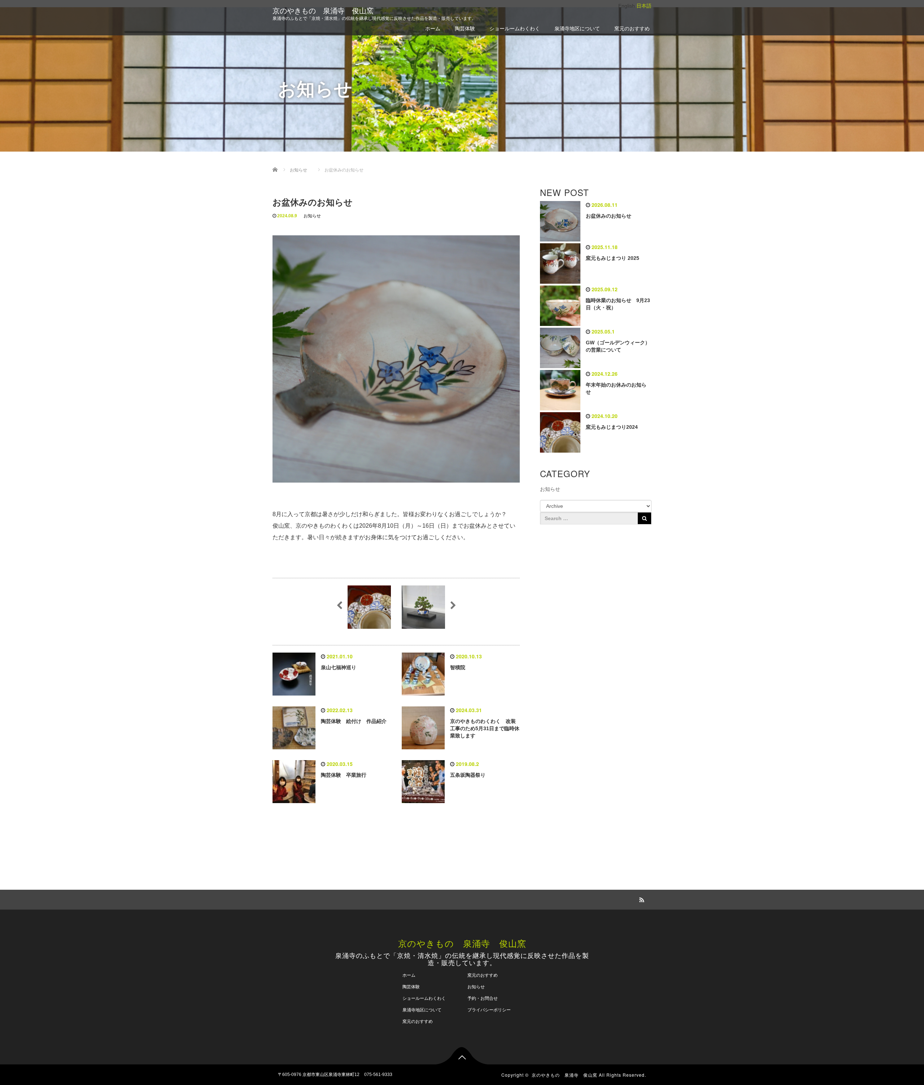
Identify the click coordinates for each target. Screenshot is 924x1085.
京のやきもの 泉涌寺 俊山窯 (323, 11)
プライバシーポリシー (489, 1009)
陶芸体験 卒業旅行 (343, 775)
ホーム (432, 28)
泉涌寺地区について (577, 28)
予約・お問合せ (482, 998)
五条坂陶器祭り (467, 775)
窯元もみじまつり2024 (612, 427)
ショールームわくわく (514, 28)
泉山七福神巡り (338, 667)
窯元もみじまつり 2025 (612, 258)
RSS (640, 898)
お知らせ (312, 215)
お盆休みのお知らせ (608, 216)
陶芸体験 (465, 28)
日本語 (643, 6)
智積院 (457, 667)
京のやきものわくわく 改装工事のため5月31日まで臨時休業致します (484, 728)
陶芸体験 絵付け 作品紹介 (354, 721)
